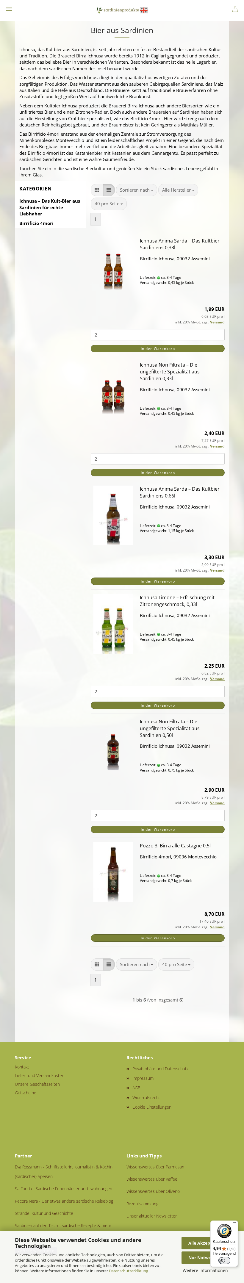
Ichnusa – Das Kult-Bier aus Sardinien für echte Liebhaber (49, 207)
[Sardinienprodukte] (122, 10)
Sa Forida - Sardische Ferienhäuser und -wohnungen (63, 1188)
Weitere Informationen (205, 1270)
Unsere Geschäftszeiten (37, 1084)
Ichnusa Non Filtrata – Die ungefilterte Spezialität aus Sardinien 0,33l (170, 372)
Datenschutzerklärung (128, 1270)
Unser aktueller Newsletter (151, 1216)
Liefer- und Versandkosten (39, 1075)
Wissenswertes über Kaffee (151, 1179)
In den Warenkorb (158, 348)
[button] (97, 190)
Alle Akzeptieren (205, 1243)
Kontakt (22, 1067)
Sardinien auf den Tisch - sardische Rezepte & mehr (63, 1225)
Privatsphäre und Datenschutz (160, 1068)
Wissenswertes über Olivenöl (153, 1191)
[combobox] (136, 190)
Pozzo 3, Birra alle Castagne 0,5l (175, 845)
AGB (136, 1087)
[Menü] (234, 1224)
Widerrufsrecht (146, 1097)
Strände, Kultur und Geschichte (44, 1213)
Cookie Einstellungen (151, 1107)
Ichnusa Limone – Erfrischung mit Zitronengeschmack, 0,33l (177, 601)
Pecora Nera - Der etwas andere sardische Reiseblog (64, 1201)
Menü (9, 9)
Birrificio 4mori (36, 223)
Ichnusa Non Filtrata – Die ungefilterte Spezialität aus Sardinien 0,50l (170, 728)
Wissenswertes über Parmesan (155, 1167)
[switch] (224, 1260)
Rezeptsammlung (142, 1204)
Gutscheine (25, 1093)
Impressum (143, 1078)
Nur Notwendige (205, 1257)
